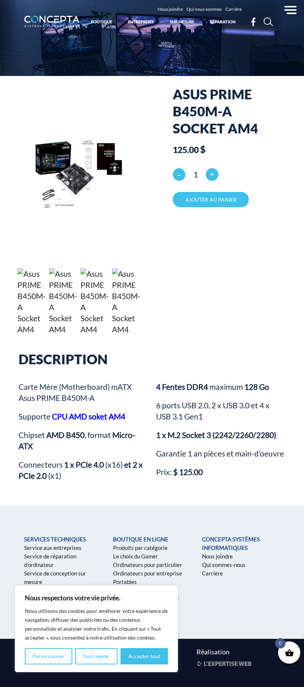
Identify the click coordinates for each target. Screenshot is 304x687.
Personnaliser (49, 656)
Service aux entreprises (53, 547)
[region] (96, 628)
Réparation (222, 21)
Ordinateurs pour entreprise (147, 573)
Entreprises (141, 21)
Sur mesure (182, 21)
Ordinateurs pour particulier (147, 564)
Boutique (101, 21)
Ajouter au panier (211, 199)
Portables (125, 581)
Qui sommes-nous (223, 564)
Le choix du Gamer (135, 556)
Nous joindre (170, 9)
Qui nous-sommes (204, 9)
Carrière (233, 9)
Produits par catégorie (140, 547)
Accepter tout (144, 656)
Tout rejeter (96, 656)
